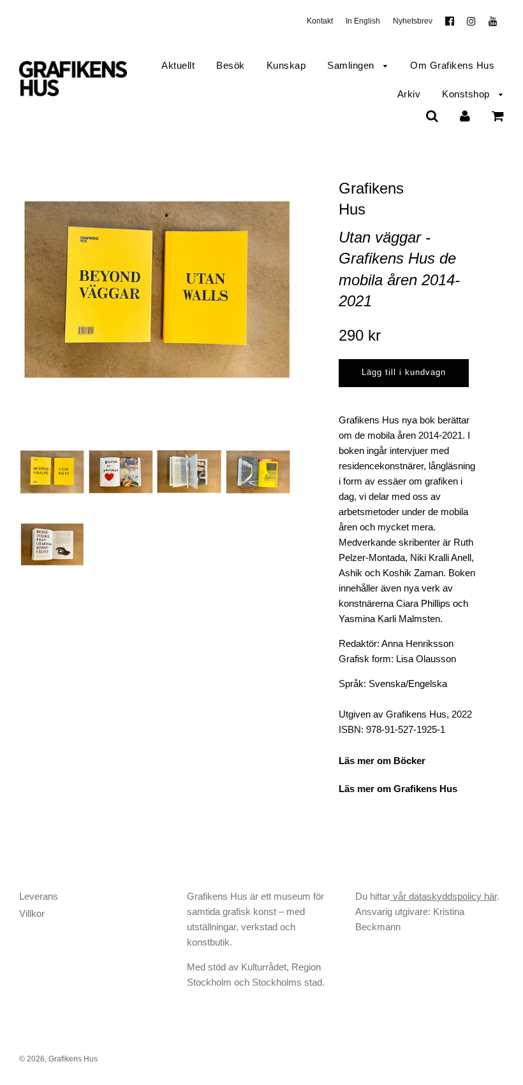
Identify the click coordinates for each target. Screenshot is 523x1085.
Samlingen (352, 65)
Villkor (32, 913)
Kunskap (286, 65)
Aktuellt (178, 65)
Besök (230, 65)
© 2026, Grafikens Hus (58, 1058)
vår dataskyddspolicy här (443, 896)
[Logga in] (465, 115)
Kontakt (320, 21)
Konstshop (467, 94)
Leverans (38, 896)
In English (363, 21)
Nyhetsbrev (412, 21)
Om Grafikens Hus (452, 65)
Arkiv (409, 94)
